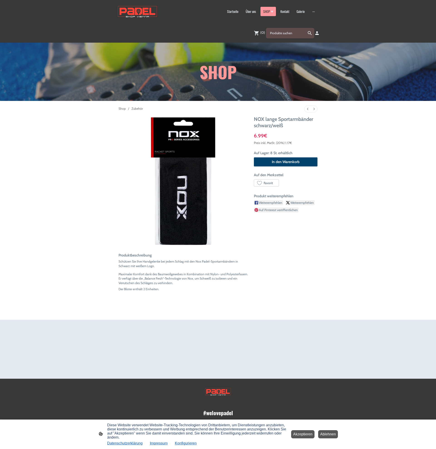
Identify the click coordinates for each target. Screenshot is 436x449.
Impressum (159, 443)
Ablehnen (328, 434)
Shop (122, 109)
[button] (266, 183)
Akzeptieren (302, 434)
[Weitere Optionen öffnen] (313, 11)
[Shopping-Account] (317, 33)
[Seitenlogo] (137, 11)
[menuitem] (308, 109)
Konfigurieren (186, 443)
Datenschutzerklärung (125, 443)
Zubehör (137, 109)
